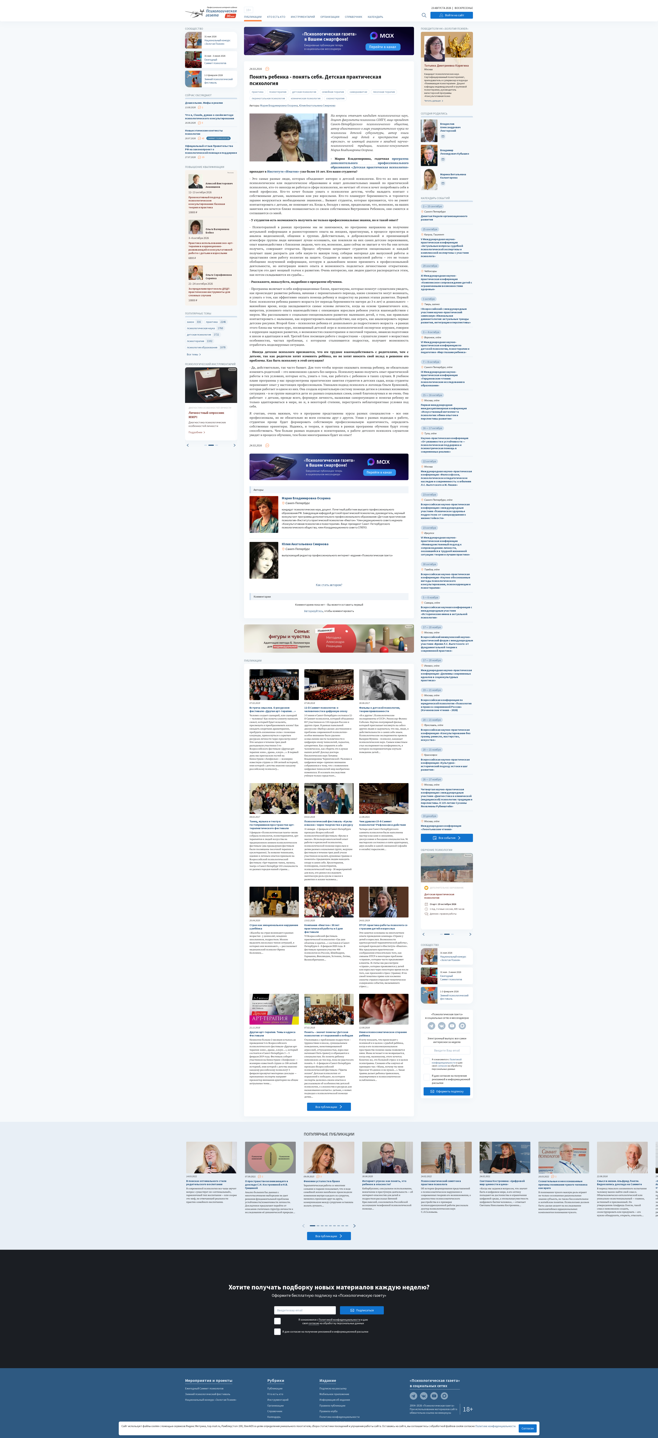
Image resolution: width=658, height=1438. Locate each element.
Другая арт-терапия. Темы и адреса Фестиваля (272, 1033)
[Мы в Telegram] (431, 1026)
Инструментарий (303, 16)
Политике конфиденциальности (495, 1426)
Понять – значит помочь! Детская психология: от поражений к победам (328, 1033)
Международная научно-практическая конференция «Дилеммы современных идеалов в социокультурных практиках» (446, 675)
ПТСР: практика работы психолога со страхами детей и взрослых (383, 926)
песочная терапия (384, 91)
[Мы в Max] (462, 1026)
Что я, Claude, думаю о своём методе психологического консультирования (209, 116)
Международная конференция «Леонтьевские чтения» (441, 827)
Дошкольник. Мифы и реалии (204, 102)
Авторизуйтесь (313, 611)
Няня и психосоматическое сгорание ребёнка (383, 1033)
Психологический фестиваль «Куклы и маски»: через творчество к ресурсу (328, 823)
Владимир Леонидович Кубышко (454, 152)
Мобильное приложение (334, 1394)
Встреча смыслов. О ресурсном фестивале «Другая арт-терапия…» (272, 709)
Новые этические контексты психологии (204, 132)
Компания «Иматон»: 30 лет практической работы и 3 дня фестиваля (323, 928)
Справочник (353, 16)
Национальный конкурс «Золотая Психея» (210, 1399)
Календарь (375, 16)
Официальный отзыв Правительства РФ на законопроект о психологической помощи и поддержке (211, 149)
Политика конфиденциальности (339, 1416)
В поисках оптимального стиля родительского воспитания (206, 1182)
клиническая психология (305, 98)
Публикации (253, 16)
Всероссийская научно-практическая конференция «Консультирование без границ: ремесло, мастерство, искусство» (445, 735)
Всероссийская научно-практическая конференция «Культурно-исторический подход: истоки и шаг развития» (445, 764)
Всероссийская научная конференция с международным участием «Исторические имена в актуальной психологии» (446, 612)
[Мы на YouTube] (452, 1026)
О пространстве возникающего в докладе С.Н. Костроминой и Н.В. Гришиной (266, 1185)
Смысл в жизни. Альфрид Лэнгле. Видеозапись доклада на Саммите (619, 1182)
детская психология (304, 91)
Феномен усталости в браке (322, 1181)
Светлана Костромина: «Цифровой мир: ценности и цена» (502, 1182)
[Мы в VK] (442, 1026)
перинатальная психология (268, 98)
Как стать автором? (329, 585)
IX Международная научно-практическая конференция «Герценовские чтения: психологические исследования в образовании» (443, 378)
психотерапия (277, 91)
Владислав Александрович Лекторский (450, 127)
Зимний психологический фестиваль (207, 1394)
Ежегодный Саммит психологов (204, 1388)
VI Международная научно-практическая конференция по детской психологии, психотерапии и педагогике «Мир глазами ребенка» (445, 347)
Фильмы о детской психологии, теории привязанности (379, 709)
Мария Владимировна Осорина (279, 105)
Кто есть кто (276, 16)
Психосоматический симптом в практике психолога (441, 1182)
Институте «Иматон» (283, 172)
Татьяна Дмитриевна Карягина (446, 65)
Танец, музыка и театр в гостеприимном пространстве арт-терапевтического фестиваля (271, 825)
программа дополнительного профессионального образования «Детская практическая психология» (370, 163)
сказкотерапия (335, 98)
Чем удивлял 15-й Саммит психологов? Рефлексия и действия (382, 823)
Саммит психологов (218, 138)
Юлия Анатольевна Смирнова (317, 105)
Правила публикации (332, 1405)
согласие (442, 1065)
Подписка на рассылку (332, 1388)
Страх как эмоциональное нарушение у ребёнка (273, 926)
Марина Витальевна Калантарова (453, 176)
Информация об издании (334, 1399)
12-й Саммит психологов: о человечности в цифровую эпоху (325, 709)
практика (257, 91)
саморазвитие (358, 91)
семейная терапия (333, 91)
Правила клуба (328, 1411)
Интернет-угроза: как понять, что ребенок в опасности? (384, 1182)
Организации (329, 16)
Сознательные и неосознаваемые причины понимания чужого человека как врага (562, 1185)
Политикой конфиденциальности (447, 1061)
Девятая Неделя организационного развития (444, 218)
